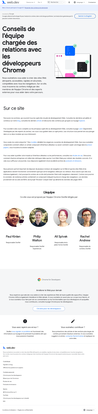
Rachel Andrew (84, 238)
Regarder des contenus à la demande (36, 8)
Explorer (82, 121)
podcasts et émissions (73, 161)
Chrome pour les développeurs (62, 302)
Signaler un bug (8, 364)
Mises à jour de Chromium (11, 378)
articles (39, 121)
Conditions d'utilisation (9, 410)
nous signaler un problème (21, 332)
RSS (4, 401)
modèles (34, 142)
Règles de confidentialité (25, 410)
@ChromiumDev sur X (9, 392)
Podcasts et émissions (9, 384)
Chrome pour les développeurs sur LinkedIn (16, 398)
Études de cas (7, 381)
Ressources (30, 2)
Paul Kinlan (13, 236)
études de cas (78, 156)
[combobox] (56, 2)
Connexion (92, 2)
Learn (81, 129)
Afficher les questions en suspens (13, 367)
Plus (39, 2)
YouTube (5, 395)
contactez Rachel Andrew (74, 336)
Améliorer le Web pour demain (49, 290)
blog (18, 121)
